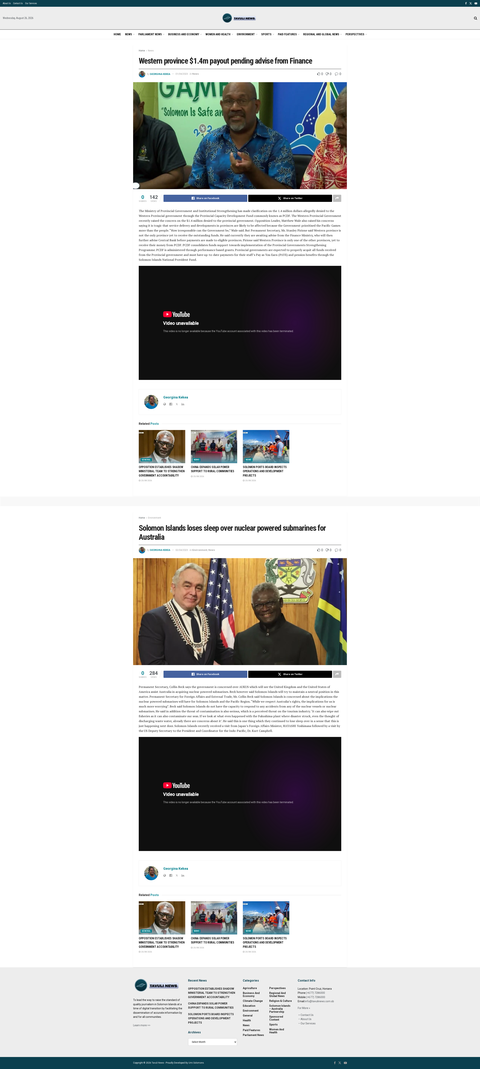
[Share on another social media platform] (337, 198)
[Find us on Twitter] (470, 3)
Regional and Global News (321, 34)
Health (247, 1020)
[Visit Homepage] (240, 18)
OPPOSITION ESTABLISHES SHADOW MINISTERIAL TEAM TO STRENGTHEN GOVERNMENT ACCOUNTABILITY (161, 471)
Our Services (31, 3)
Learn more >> (141, 1025)
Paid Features (287, 34)
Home (117, 34)
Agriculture (250, 988)
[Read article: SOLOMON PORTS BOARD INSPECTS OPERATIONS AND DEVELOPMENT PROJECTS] (266, 446)
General (146, 460)
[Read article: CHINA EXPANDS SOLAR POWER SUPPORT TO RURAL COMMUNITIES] (214, 446)
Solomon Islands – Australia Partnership (279, 1008)
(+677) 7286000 (315, 992)
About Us (7, 3)
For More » (304, 1008)
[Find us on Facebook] (466, 3)
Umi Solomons (196, 1062)
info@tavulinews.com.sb (319, 1001)
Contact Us (18, 3)
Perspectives (355, 34)
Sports (266, 34)
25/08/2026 (146, 480)
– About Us (304, 1019)
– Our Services (307, 1023)
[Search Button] (475, 18)
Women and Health (218, 34)
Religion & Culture (280, 1000)
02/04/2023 (182, 550)
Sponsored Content (276, 1018)
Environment (246, 34)
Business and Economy (183, 34)
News (128, 34)
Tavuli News (158, 1062)
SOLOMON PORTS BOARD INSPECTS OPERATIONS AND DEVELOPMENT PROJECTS (265, 471)
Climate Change (253, 1000)
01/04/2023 (182, 73)
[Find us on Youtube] (476, 3)
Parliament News (150, 34)
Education (249, 1005)
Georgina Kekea (160, 73)
